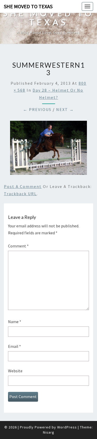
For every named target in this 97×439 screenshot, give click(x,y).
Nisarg (48, 432)
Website (15, 370)
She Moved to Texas (28, 6)
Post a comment (23, 186)
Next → (65, 109)
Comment (18, 245)
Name (14, 321)
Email (14, 346)
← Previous (37, 109)
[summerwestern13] (48, 149)
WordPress (67, 427)
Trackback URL (20, 193)
